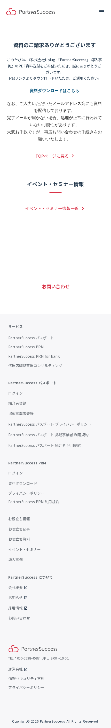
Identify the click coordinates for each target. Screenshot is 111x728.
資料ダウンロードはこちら (54, 90)
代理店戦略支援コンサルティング (35, 365)
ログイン (15, 393)
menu (102, 12)
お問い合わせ (19, 618)
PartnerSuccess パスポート (31, 337)
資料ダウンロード (22, 483)
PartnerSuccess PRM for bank (34, 356)
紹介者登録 (17, 403)
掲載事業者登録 (21, 413)
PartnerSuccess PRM (26, 346)
